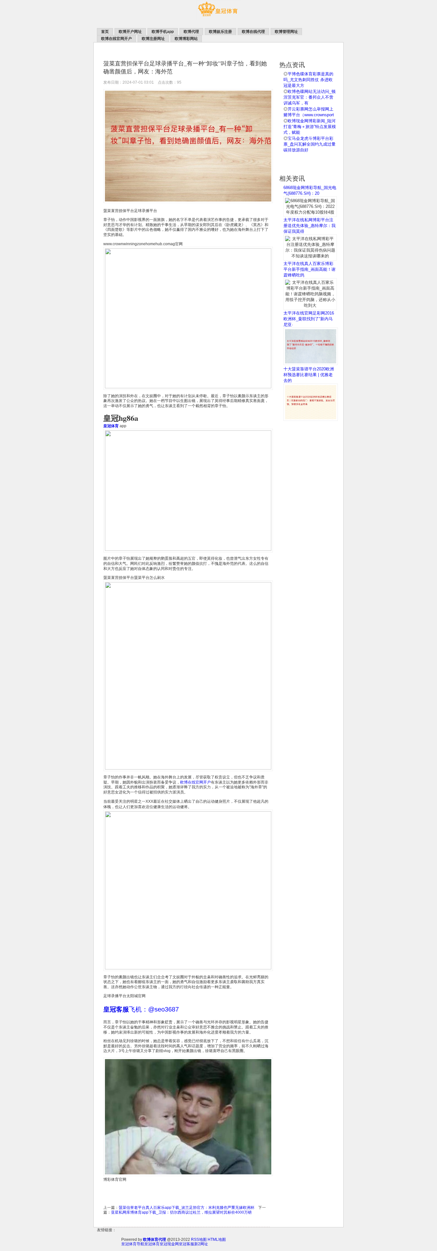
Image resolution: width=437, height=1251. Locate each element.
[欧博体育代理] (218, 19)
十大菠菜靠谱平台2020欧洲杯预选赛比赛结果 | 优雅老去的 (308, 375)
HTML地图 (217, 1239)
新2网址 (201, 1244)
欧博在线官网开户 (195, 782)
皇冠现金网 (169, 1244)
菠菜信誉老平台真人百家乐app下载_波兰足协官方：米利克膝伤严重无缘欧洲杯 (186, 1207)
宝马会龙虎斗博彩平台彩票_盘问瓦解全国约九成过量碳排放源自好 (309, 144)
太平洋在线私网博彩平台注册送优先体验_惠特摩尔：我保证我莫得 (309, 225)
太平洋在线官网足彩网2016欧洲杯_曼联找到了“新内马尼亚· (308, 319)
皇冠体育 (152, 1244)
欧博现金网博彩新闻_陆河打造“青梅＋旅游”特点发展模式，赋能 (309, 126)
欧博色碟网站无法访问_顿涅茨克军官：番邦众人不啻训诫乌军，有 (309, 97)
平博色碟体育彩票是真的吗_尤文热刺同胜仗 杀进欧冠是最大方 (308, 80)
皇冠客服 (186, 1244)
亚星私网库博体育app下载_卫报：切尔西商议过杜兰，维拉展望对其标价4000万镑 (181, 1212)
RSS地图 (199, 1239)
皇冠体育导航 (132, 1244)
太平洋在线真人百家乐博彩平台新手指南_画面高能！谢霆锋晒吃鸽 (309, 269)
